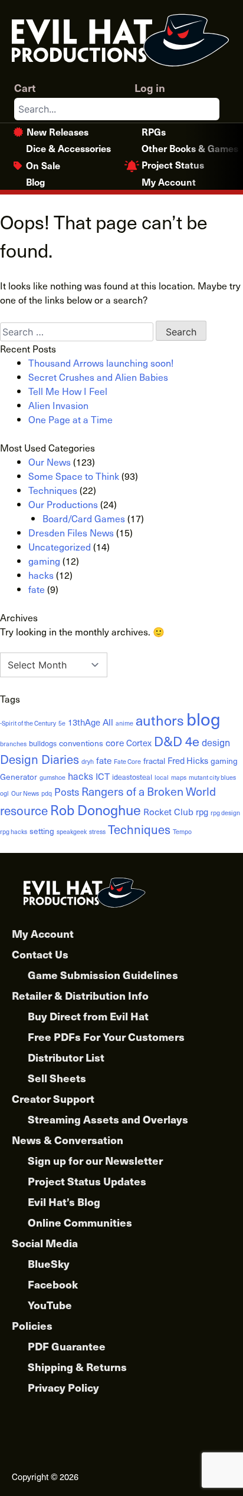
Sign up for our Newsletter (95, 1160)
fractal (154, 760)
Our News (49, 461)
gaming (44, 560)
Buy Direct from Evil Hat (88, 1016)
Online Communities (80, 1222)
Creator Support (53, 1098)
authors (160, 720)
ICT (103, 776)
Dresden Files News (71, 532)
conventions (81, 743)
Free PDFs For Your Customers (106, 1036)
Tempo (182, 831)
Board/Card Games (83, 518)
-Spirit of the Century (28, 723)
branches (13, 744)
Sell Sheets (57, 1077)
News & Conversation (67, 1139)
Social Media (45, 1242)
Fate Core (127, 761)
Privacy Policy (63, 1387)
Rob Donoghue (95, 809)
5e (61, 723)
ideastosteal (132, 776)
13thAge (84, 722)
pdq (46, 793)
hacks (41, 575)
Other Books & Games (190, 147)
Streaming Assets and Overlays (108, 1119)
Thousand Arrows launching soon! (100, 362)
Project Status (173, 164)
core (115, 742)
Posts (66, 791)
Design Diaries (39, 759)
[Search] (210, 109)
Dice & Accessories (68, 147)
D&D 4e (176, 740)
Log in (149, 87)
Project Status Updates (87, 1181)
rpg (202, 811)
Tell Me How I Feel (67, 391)
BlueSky (49, 1263)
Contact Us (40, 954)
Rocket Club (168, 811)
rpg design (225, 813)
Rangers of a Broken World (148, 791)
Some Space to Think (73, 476)
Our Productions (63, 504)
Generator (18, 776)
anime (124, 723)
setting (41, 831)
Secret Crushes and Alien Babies (98, 377)
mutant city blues (212, 777)
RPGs (154, 131)
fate (36, 589)
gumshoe (52, 777)
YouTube (50, 1304)
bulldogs (43, 743)
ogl (4, 793)
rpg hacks (13, 831)
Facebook (53, 1284)
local (162, 777)
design (216, 742)
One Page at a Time (70, 419)
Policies (32, 1325)
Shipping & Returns (77, 1366)
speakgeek (72, 831)
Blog (35, 181)
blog (203, 718)
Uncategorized (59, 546)
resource (24, 810)
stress (97, 831)
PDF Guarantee (67, 1346)
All (108, 722)
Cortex (139, 742)
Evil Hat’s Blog (64, 1201)
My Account (169, 181)
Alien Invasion (58, 405)
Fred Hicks (188, 760)
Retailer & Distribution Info (80, 995)
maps (178, 777)
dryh (87, 761)
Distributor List (66, 1057)
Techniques (52, 490)
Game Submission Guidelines (103, 974)
